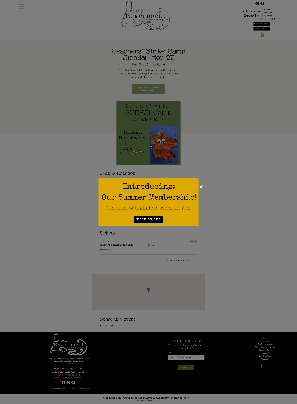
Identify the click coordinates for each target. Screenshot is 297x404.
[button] (201, 187)
